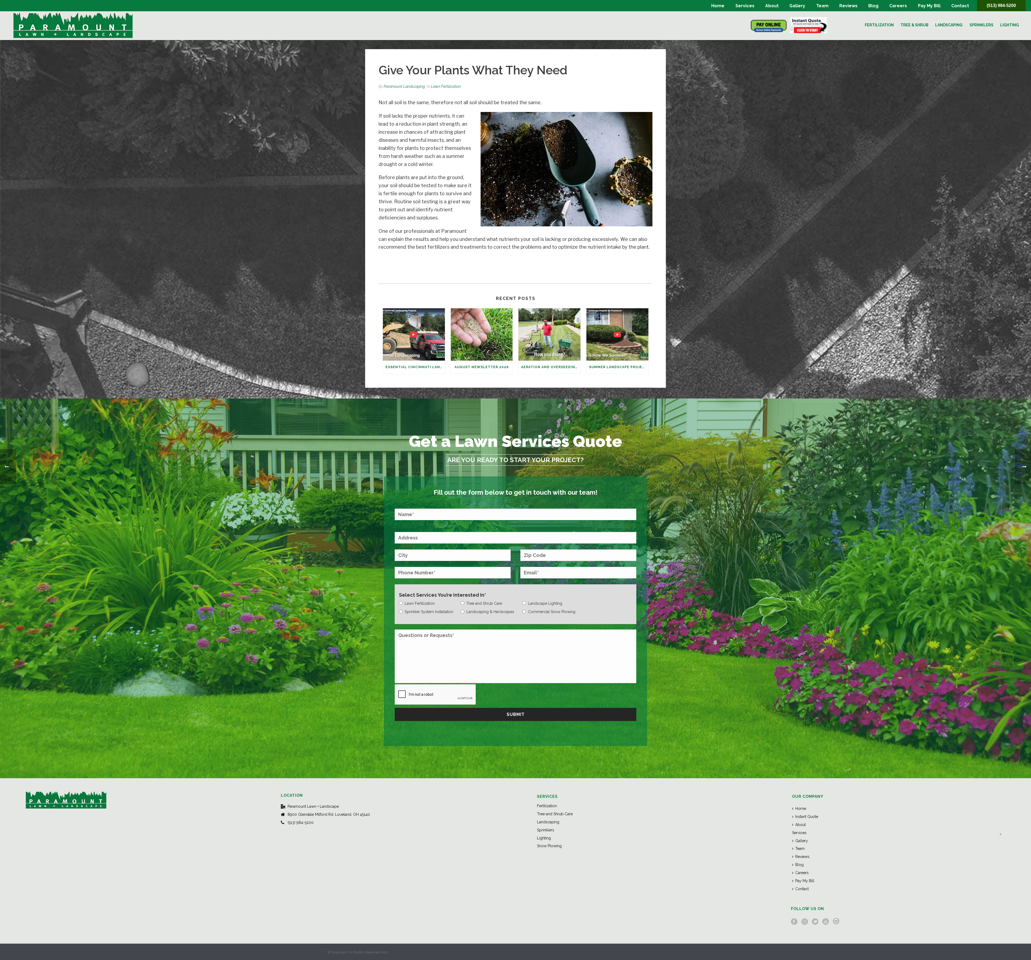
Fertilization (879, 25)
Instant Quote (806, 816)
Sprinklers (981, 25)
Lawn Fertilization (446, 86)
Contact (960, 5)
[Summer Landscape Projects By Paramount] (617, 334)
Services (744, 5)
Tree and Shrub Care (555, 814)
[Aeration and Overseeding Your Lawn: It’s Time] (549, 334)
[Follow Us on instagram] (804, 921)
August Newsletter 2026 (482, 367)
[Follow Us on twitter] (815, 921)
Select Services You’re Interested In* (442, 595)
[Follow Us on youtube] (825, 921)
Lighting (1009, 25)
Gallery (797, 5)
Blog (873, 5)
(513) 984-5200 (1001, 5)
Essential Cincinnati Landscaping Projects (415, 367)
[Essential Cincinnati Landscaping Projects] (414, 334)
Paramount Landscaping (404, 86)
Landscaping (949, 25)
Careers (898, 5)
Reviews (848, 5)
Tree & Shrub (914, 25)
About (772, 5)
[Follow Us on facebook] (794, 921)
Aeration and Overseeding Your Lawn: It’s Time (550, 367)
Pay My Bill (929, 5)
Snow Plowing (549, 846)
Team (822, 5)
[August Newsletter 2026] (482, 334)
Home (717, 5)
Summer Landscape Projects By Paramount (618, 367)
